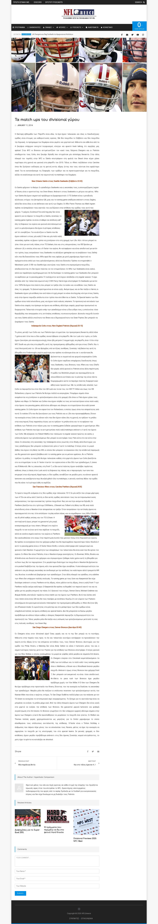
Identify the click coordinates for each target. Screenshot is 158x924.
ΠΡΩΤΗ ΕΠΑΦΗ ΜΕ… (21, 2)
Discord (38, 2)
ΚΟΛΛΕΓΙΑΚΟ (108, 27)
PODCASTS (77, 27)
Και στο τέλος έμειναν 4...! (85, 765)
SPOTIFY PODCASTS (54, 2)
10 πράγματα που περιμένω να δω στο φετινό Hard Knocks (54, 830)
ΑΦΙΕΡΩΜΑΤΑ (93, 27)
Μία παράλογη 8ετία (26, 765)
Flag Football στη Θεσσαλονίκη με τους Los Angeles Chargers (54, 34)
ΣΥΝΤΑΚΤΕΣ (74, 918)
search (138, 2)
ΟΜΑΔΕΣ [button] (48, 27)
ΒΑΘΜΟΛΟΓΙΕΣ (35, 27)
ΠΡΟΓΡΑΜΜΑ (20, 27)
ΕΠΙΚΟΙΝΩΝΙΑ (87, 918)
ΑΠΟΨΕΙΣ (62, 27)
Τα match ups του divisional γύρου (47, 120)
